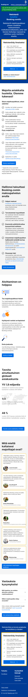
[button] (14, 8)
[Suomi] (25, 2)
